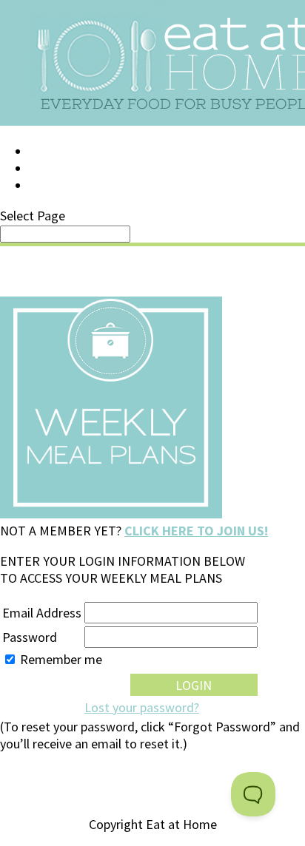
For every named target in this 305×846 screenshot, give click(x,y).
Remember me (61, 659)
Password (29, 637)
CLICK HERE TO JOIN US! (196, 530)
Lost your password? (141, 707)
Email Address (41, 612)
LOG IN (50, 151)
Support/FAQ (71, 168)
